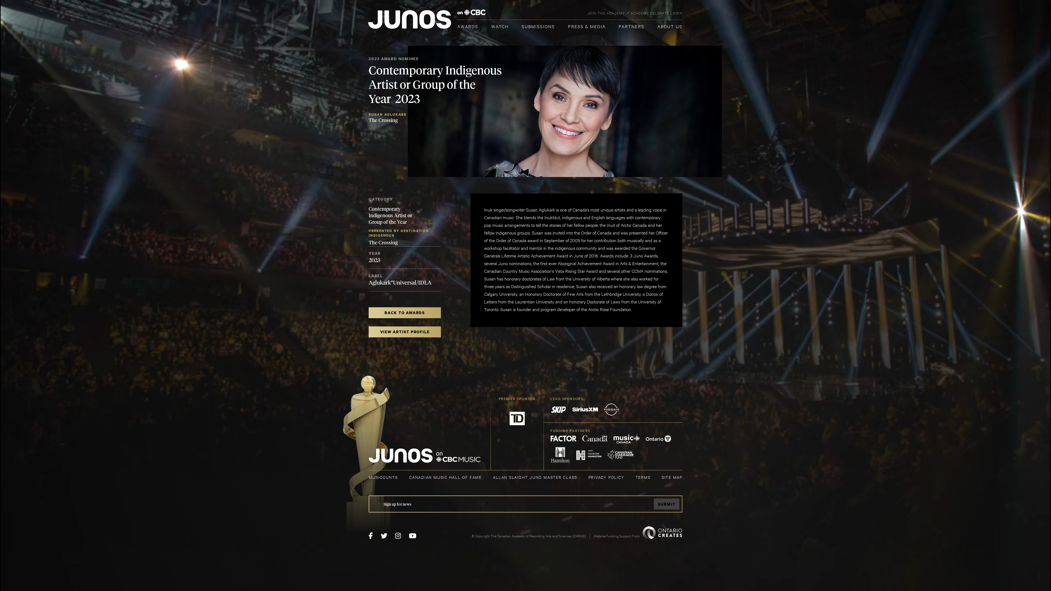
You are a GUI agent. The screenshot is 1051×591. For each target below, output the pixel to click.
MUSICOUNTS (383, 477)
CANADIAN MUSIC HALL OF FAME (445, 477)
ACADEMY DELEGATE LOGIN (656, 12)
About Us (669, 26)
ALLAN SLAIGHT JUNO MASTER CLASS (535, 477)
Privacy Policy (606, 477)
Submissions (538, 26)
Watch (500, 26)
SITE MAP (672, 477)
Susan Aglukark (388, 114)
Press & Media (587, 26)
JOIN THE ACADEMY (606, 12)
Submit (666, 504)
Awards (467, 26)
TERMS (643, 477)
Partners (631, 26)
